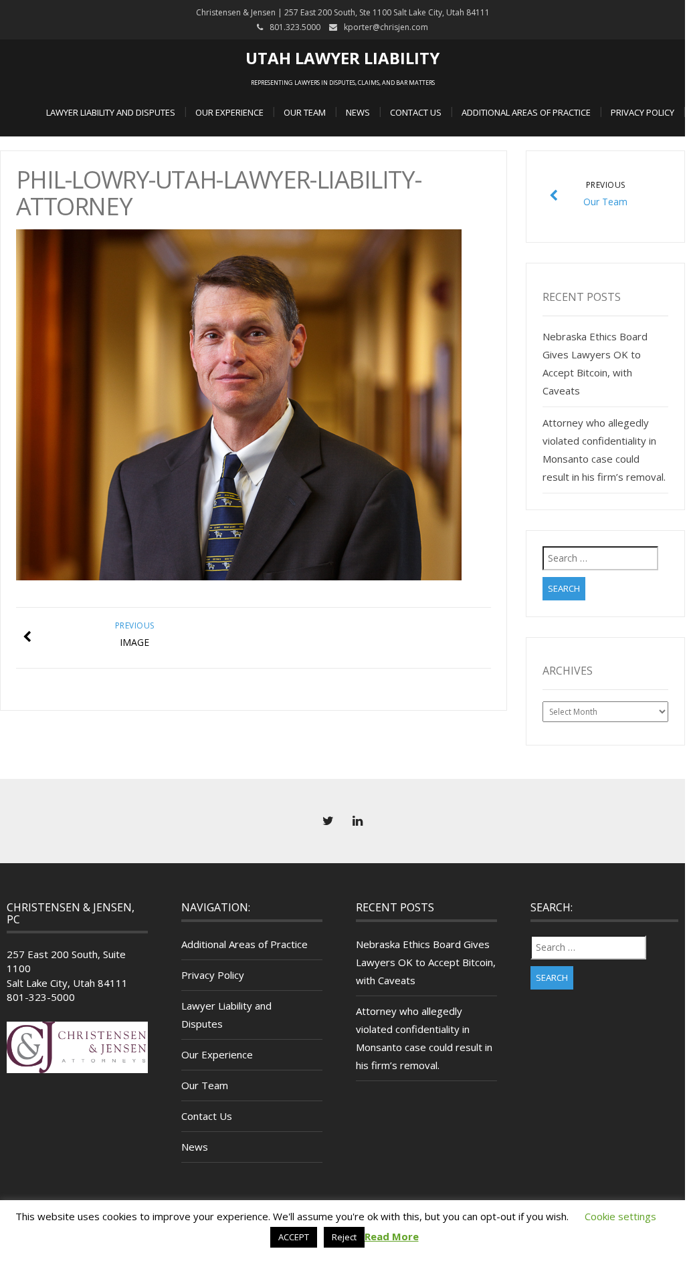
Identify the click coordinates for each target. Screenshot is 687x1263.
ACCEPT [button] (293, 1237)
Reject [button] (344, 1237)
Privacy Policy (642, 112)
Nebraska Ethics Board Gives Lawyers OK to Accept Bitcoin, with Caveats (426, 962)
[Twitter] (327, 821)
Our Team (305, 112)
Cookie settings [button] (620, 1216)
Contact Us (415, 112)
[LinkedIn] (357, 821)
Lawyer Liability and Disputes (110, 112)
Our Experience (229, 112)
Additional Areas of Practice (526, 112)
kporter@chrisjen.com (386, 27)
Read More (392, 1236)
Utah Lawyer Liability (342, 58)
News (358, 112)
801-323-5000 (41, 997)
